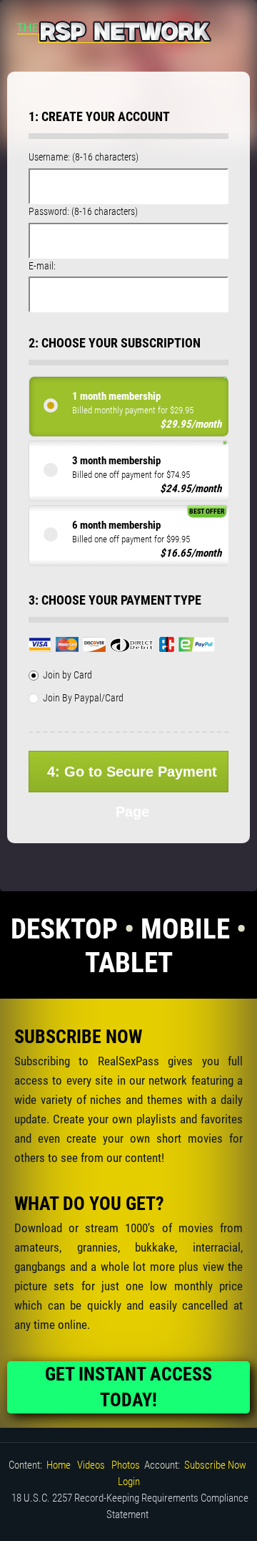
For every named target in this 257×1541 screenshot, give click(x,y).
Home (58, 1465)
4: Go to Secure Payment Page (132, 778)
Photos (125, 1465)
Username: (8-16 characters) (83, 157)
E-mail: (42, 266)
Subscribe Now (215, 1465)
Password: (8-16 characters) (83, 211)
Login (129, 1481)
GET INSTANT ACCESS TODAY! (128, 1387)
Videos (91, 1465)
